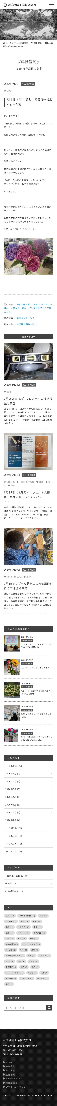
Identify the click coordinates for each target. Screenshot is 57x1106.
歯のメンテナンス (26, 318)
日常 (9, 90)
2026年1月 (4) (12, 820)
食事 (31, 955)
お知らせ (23, 927)
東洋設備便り (12, 1082)
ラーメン (11, 950)
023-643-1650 (15, 1050)
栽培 (35, 967)
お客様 (32, 972)
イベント (23, 932)
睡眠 (9, 984)
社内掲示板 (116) (14, 891)
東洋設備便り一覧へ (27, 324)
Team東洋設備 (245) (16, 875)
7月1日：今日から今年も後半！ (35, 667)
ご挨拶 (33, 961)
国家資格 (11, 967)
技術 (9, 391)
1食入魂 (11, 481)
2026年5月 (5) (12, 789)
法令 (44, 972)
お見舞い (11, 978)
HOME (9, 1062)
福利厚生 (39, 932)
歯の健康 (42, 978)
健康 (41, 481)
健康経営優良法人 (14, 955)
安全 (34, 938)
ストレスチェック (14, 972)
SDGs (9, 961)
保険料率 (44, 955)
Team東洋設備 (24, 68)
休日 (23, 967)
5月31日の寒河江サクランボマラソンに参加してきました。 (37, 738)
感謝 (9, 932)
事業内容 (10, 1066)
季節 (37, 927)
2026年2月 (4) (12, 812)
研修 (13, 485)
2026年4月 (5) (12, 796)
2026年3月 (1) (12, 804)
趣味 (34, 950)
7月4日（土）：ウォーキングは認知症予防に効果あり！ (36, 646)
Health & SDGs (14, 1078)
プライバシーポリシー (17, 1086)
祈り (23, 950)
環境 (9, 927)
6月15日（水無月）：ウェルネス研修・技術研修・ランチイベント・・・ (27, 497)
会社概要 (10, 1074)
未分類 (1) (10, 883)
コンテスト (26, 978)
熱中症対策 (12, 944)
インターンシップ (31, 944)
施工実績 (10, 1070)
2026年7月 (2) (12, 773)
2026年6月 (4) (12, 781)
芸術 (9, 938)
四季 (21, 961)
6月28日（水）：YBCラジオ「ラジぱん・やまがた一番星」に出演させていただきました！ (28, 308)
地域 (21, 938)
